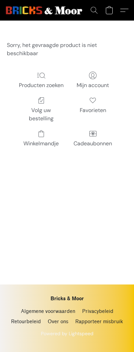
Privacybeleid (97, 311)
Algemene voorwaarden (48, 311)
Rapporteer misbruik (99, 322)
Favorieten (93, 110)
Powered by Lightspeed (67, 333)
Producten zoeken (41, 85)
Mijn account (93, 85)
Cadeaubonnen (93, 143)
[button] (46, 10)
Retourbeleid (26, 322)
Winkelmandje (41, 143)
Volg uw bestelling (41, 114)
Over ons (58, 322)
